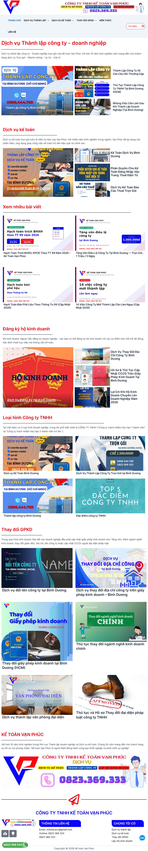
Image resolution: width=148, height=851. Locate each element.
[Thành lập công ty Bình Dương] (37, 90)
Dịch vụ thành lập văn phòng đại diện (33, 717)
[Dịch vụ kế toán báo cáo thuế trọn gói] (92, 190)
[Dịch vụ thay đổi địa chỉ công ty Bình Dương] (92, 355)
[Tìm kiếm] (143, 26)
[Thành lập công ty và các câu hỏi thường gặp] (93, 72)
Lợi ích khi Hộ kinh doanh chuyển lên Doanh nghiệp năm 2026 (124, 397)
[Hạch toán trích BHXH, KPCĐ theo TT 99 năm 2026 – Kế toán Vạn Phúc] (38, 233)
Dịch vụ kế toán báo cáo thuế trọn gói (125, 189)
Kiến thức (105, 20)
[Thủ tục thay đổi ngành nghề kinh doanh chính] (111, 621)
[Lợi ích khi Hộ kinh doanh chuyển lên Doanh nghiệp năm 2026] (92, 397)
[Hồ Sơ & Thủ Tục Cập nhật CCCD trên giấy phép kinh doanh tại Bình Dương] (92, 375)
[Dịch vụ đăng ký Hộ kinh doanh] (38, 377)
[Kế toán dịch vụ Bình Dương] (92, 155)
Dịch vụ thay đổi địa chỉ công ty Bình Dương (125, 355)
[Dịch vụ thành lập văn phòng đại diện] (37, 694)
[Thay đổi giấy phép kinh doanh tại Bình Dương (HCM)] (37, 631)
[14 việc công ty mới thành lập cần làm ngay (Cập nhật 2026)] (110, 285)
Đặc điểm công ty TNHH (91, 515)
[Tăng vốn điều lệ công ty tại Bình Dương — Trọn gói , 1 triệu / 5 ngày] (110, 233)
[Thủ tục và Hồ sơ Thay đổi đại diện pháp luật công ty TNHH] (111, 692)
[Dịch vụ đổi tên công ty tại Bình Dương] (37, 567)
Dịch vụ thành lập (35, 20)
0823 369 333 (13, 844)
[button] (47, 20)
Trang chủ (14, 20)
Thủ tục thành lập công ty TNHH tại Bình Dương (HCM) (128, 88)
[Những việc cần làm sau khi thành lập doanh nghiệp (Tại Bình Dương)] (93, 107)
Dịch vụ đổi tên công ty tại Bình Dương (34, 590)
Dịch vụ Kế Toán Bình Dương (28, 188)
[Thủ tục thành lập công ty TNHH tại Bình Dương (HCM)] (93, 89)
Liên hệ (12, 32)
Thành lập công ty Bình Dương (25, 107)
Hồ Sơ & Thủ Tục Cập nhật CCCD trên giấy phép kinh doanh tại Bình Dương (126, 375)
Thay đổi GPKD (85, 20)
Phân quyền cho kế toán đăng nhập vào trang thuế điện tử (125, 172)
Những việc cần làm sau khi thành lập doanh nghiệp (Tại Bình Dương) (128, 107)
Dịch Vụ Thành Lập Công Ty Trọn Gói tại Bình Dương (108, 473)
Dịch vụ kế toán (61, 20)
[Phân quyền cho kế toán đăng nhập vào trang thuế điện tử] (92, 172)
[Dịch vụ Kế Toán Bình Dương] (38, 172)
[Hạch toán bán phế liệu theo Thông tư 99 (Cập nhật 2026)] (38, 285)
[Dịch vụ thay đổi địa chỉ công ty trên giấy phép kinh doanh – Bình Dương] (111, 567)
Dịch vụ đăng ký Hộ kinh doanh (31, 400)
